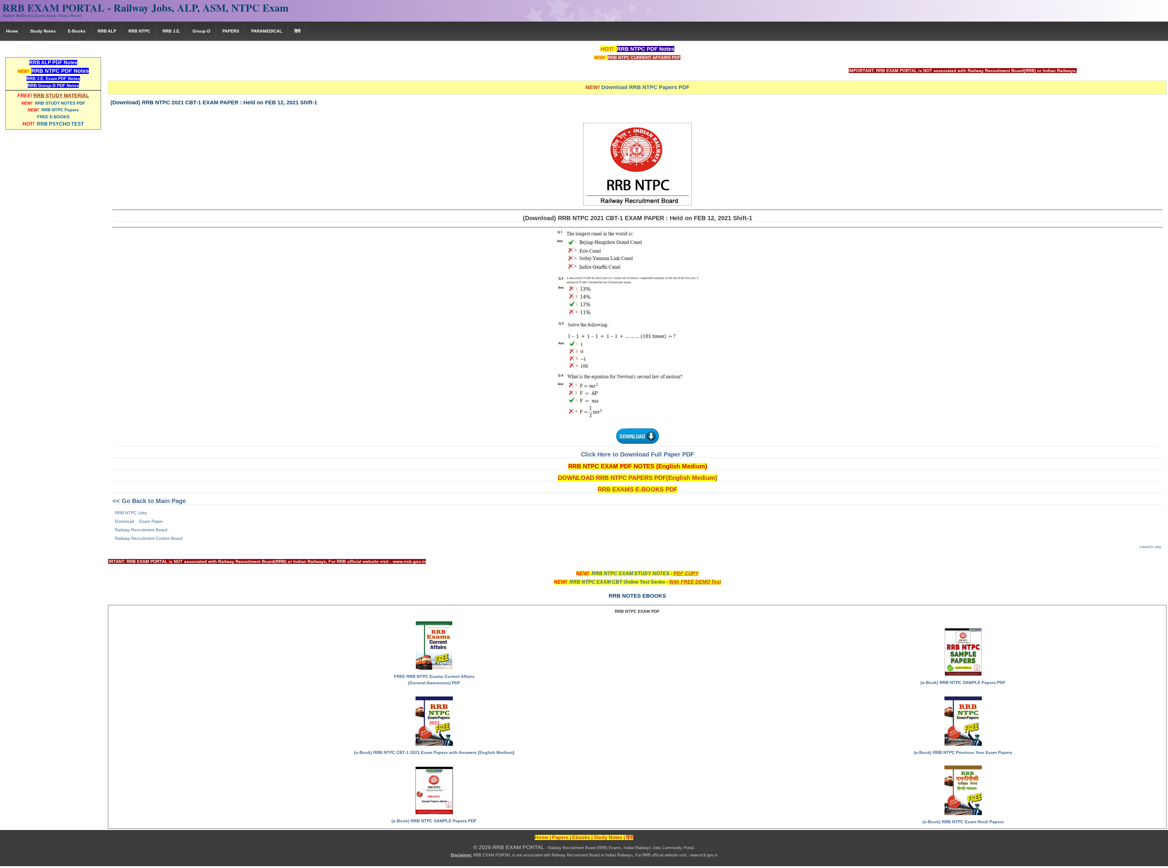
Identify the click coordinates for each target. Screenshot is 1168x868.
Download (124, 521)
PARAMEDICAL (266, 31)
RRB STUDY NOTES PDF (60, 103)
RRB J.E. (171, 31)
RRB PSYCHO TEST (60, 124)
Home (12, 31)
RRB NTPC (139, 31)
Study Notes (43, 31)
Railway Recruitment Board (141, 529)
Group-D (201, 31)
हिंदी (297, 31)
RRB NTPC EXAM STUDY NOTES (630, 573)
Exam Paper (151, 521)
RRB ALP (107, 31)
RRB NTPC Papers (60, 109)
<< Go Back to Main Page (149, 501)
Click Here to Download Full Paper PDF (637, 454)
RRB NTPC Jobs (131, 512)
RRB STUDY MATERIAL (61, 95)
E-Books (76, 31)
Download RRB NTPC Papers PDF (645, 87)
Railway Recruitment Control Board (148, 538)
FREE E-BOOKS (53, 116)
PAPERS (230, 31)
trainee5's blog (1150, 547)
